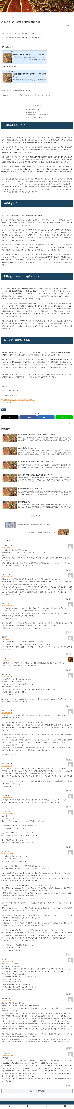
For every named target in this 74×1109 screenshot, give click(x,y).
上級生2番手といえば (34, 109)
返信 (70, 599)
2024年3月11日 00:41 (7, 1000)
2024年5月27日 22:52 (7, 1055)
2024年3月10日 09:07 (7, 813)
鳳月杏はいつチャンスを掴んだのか (38, 114)
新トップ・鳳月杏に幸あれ (35, 117)
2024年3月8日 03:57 (6, 639)
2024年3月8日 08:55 (6, 676)
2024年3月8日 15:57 (6, 766)
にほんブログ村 (6, 402)
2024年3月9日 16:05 (8, 660)
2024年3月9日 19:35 (6, 797)
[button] (68, 568)
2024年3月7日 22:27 (6, 548)
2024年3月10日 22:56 (7, 961)
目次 (34, 106)
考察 (4, 409)
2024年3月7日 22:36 (6, 576)
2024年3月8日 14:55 (6, 713)
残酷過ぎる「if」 (32, 112)
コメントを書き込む (37, 1091)
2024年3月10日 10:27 (7, 854)
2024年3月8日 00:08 (6, 606)
